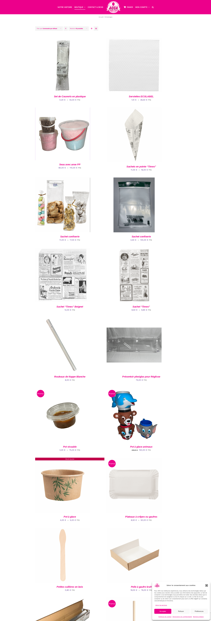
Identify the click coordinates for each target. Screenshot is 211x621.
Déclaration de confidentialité (182, 616)
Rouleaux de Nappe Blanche (69, 376)
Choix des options (57, 65)
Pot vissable (70, 446)
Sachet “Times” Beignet (69, 306)
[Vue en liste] (96, 28)
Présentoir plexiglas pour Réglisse (141, 376)
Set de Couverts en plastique (70, 96)
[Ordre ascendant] (66, 28)
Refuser (181, 611)
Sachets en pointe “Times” (141, 166)
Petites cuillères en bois (70, 586)
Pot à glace (70, 516)
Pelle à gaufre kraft (141, 586)
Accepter (163, 611)
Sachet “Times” (141, 306)
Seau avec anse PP (69, 164)
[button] (207, 585)
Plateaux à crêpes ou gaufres (141, 516)
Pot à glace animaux (141, 446)
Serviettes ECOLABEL (141, 96)
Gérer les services (161, 605)
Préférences (199, 611)
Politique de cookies (164, 616)
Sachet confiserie (69, 236)
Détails (73, 65)
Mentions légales (198, 616)
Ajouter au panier (57, 275)
